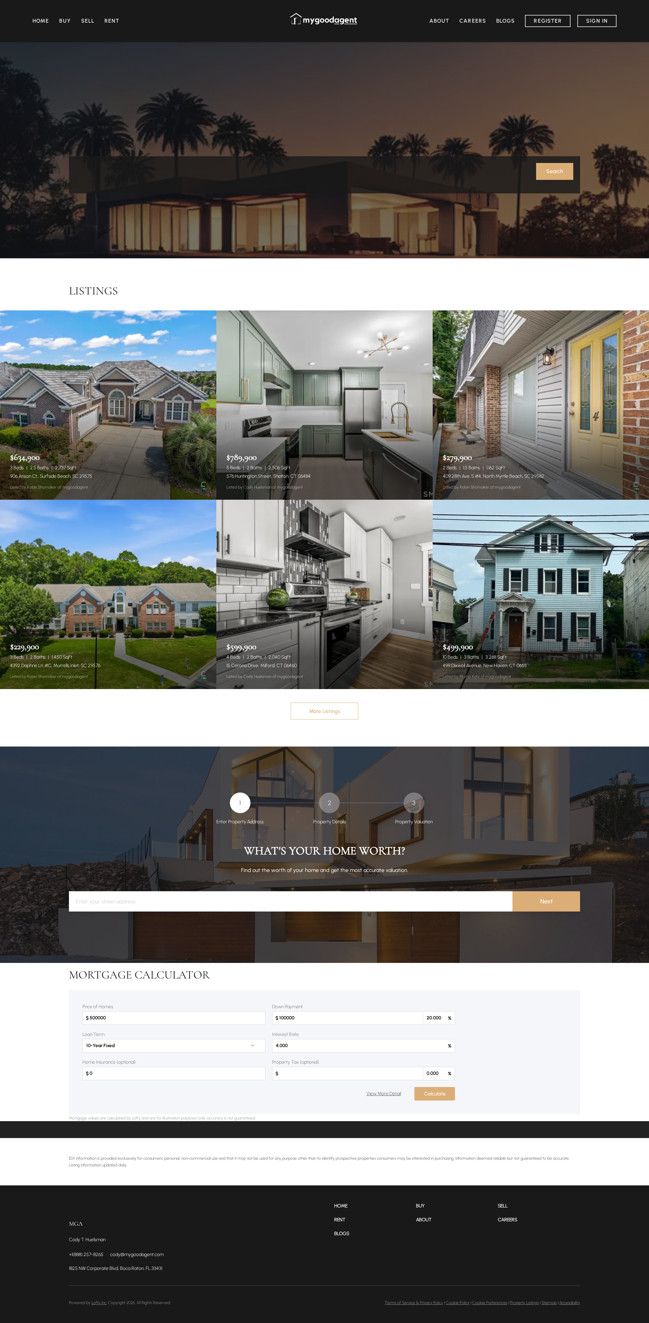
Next (546, 901)
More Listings (324, 711)
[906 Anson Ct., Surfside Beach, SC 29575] (108, 405)
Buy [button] (65, 21)
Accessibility (569, 1302)
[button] (554, 171)
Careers (472, 21)
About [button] (439, 21)
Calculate (435, 1094)
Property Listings (524, 1302)
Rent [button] (111, 21)
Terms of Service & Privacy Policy (414, 1302)
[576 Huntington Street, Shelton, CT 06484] (324, 405)
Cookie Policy (458, 1302)
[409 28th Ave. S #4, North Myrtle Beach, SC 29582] (541, 405)
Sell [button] (87, 21)
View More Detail (383, 1093)
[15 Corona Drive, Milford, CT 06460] (324, 594)
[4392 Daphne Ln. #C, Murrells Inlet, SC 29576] (108, 594)
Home (40, 21)
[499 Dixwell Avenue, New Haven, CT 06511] (541, 594)
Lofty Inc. (99, 1302)
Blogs (505, 21)
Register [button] (548, 21)
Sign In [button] (597, 21)
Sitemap (549, 1302)
